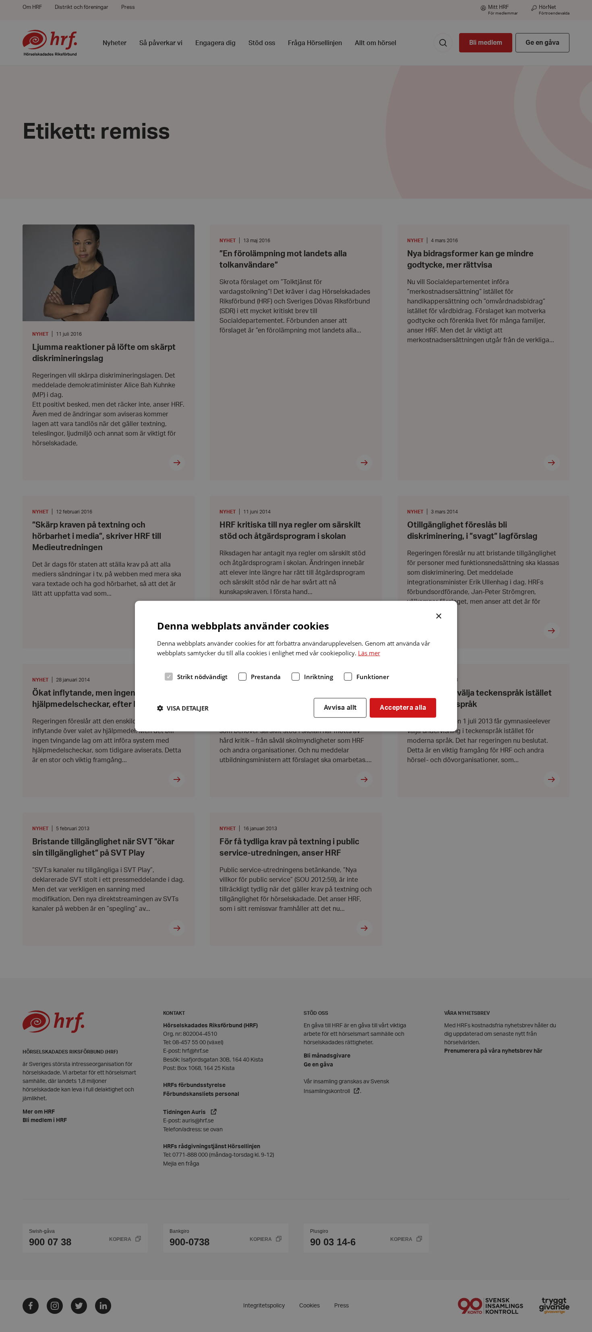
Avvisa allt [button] (340, 707)
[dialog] (296, 666)
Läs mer (369, 653)
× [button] (439, 615)
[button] (183, 707)
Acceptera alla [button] (403, 707)
